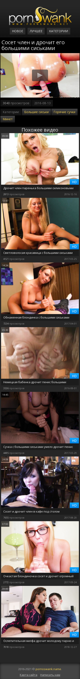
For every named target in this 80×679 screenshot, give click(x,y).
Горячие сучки (64, 112)
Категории (58, 31)
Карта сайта (28, 675)
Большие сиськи (36, 112)
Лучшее (36, 31)
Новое (17, 31)
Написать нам (50, 675)
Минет (8, 119)
